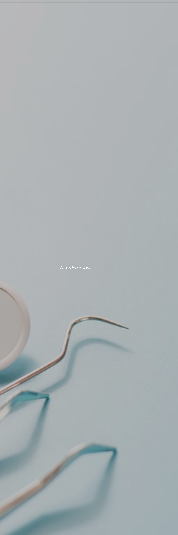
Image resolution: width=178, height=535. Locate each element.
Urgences (78, 1)
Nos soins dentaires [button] (66, 1)
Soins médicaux (73, 1)
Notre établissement (84, 1)
